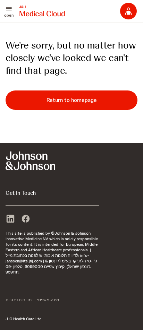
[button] (9, 11)
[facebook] (26, 219)
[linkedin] (10, 219)
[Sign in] (128, 11)
